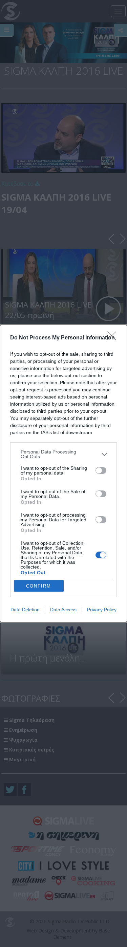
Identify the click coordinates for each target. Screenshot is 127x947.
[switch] (101, 470)
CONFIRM (38, 586)
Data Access (63, 609)
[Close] (113, 338)
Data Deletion (25, 609)
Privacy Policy (102, 609)
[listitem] (63, 454)
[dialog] (63, 473)
